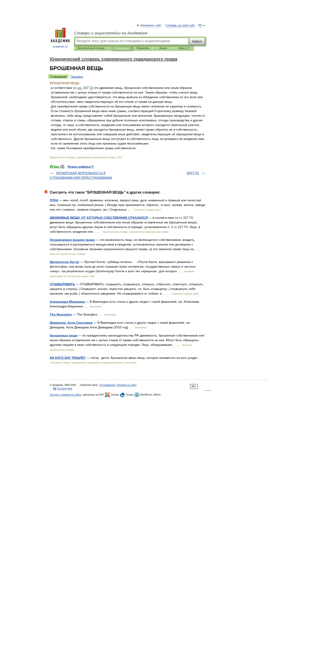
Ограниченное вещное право (72, 240)
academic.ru (60, 46)
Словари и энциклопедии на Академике (110, 33)
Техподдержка (107, 385)
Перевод (76, 76)
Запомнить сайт (151, 25)
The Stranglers (61, 314)
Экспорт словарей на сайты (65, 394)
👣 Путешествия (62, 388)
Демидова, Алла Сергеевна (71, 322)
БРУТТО (193, 173)
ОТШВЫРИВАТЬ (62, 284)
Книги (163, 48)
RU (200, 25)
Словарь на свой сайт (180, 25)
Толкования (121, 48)
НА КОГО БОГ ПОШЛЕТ (68, 357)
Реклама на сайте (127, 385)
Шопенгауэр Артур (64, 262)
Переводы (142, 48)
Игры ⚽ (183, 48)
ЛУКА (54, 200)
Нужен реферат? (81, 166)
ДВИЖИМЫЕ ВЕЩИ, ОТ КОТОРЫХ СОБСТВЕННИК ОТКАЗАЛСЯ (99, 217)
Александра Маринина (67, 301)
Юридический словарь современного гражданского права (92, 48)
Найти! (197, 41)
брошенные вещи (63, 335)
